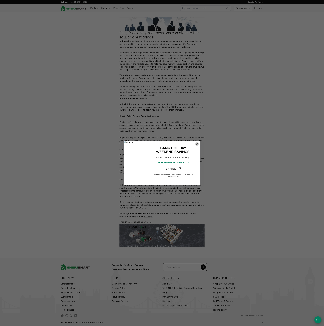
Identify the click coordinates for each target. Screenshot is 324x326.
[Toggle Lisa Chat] (317, 319)
